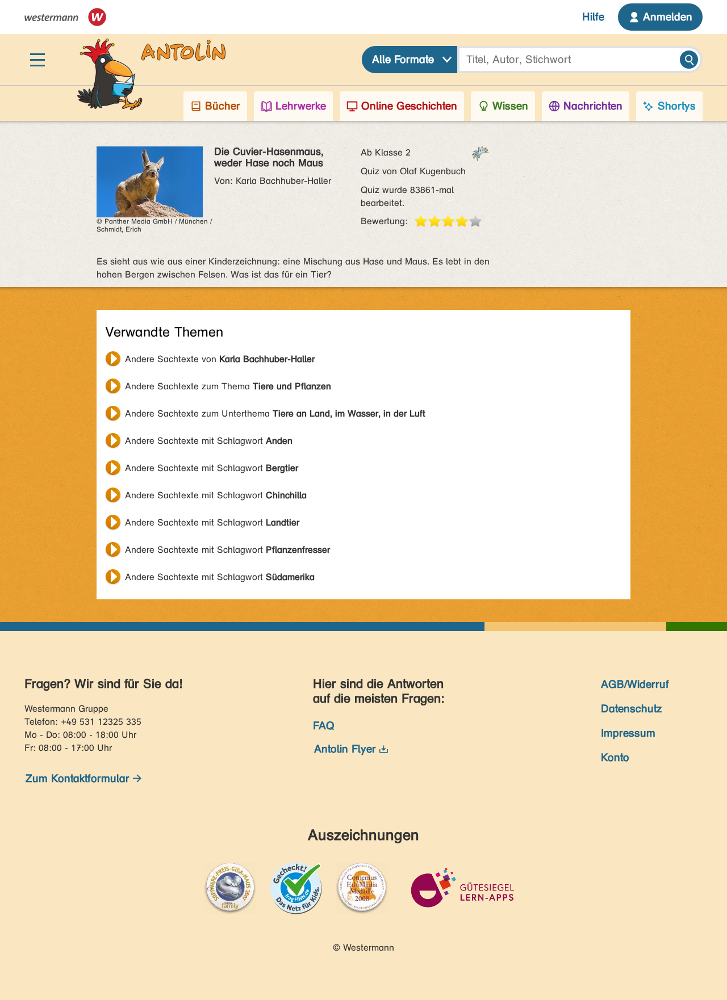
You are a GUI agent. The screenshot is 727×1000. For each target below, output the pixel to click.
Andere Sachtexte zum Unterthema (275, 413)
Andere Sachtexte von (220, 359)
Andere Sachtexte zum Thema (228, 386)
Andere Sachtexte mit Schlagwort (209, 440)
